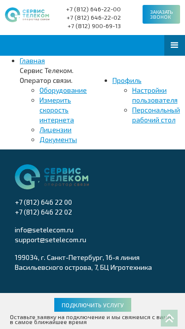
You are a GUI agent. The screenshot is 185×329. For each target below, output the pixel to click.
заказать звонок (161, 14)
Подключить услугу (93, 304)
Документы (58, 139)
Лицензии (55, 129)
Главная (32, 60)
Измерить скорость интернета (56, 110)
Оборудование (63, 90)
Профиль (127, 80)
